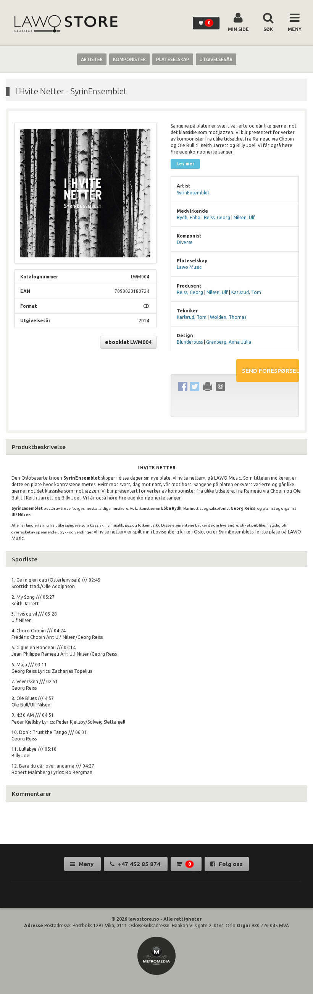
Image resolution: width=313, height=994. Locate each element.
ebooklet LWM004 (128, 342)
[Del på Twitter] (194, 386)
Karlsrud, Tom (246, 292)
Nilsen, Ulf (244, 217)
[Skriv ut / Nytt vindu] (207, 386)
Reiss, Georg (217, 217)
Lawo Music (189, 267)
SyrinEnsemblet (193, 192)
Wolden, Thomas (228, 317)
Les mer (185, 163)
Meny (86, 864)
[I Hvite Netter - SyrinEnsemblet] (85, 193)
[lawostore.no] (65, 23)
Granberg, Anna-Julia (228, 341)
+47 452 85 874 (139, 864)
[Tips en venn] (220, 386)
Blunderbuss (190, 341)
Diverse (185, 242)
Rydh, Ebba (188, 217)
